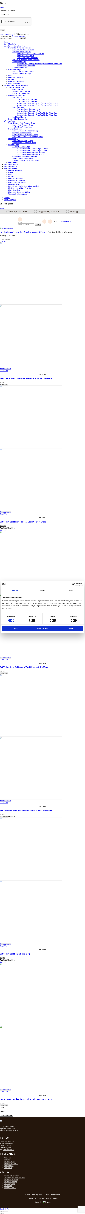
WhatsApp (74, 211)
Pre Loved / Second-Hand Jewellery (17, 232)
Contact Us (8, 1168)
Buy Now (11, 528)
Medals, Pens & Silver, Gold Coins (20, 188)
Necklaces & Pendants (16, 180)
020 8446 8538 (8, 1150)
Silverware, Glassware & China (19, 192)
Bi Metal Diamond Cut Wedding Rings (25, 161)
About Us (7, 1158)
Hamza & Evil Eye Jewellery (18, 119)
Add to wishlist (5, 369)
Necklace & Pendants (16, 81)
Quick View (4, 371)
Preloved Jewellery (11, 168)
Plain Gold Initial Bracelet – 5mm (28, 109)
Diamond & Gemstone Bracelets (19, 48)
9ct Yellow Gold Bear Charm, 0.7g (15, 954)
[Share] (3, 1211)
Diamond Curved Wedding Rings (24, 143)
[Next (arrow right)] (3, 1213)
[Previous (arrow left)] (1, 1213)
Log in (2, 30)
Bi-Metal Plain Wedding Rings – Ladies (31, 153)
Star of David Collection (21, 93)
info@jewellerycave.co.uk (48, 211)
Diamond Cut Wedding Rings (22, 159)
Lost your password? (7, 34)
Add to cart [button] (4, 528)
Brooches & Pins (14, 184)
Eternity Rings (13, 162)
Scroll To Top (4, 1209)
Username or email (7, 11)
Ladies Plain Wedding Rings (22, 125)
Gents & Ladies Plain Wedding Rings (21, 123)
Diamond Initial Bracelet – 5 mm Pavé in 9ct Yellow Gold (37, 113)
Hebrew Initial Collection (21, 91)
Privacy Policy (9, 1162)
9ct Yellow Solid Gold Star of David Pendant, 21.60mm (24, 667)
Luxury (10, 172)
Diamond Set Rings (15, 129)
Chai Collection (17, 89)
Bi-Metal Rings (13, 145)
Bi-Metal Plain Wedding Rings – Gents (30, 155)
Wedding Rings (9, 121)
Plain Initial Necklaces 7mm (27, 101)
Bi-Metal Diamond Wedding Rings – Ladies (32, 149)
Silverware (8, 1186)
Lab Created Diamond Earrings (23, 72)
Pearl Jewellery (14, 83)
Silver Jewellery (14, 190)
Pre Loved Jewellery (11, 1176)
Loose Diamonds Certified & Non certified (23, 186)
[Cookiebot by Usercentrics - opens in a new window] (73, 584)
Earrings (11, 79)
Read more (4, 385)
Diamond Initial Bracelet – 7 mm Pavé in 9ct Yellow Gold (37, 115)
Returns (7, 1160)
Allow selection (42, 629)
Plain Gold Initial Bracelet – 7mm (28, 111)
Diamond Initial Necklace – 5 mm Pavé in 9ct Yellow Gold (37, 103)
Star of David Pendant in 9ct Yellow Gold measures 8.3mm (26, 1099)
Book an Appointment (7, 1126)
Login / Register (10, 200)
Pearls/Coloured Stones (17, 182)
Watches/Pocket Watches (17, 194)
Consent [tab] (15, 590)
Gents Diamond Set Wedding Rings (25, 135)
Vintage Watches (10, 1188)
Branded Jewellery (15, 170)
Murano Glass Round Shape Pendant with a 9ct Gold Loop (26, 810)
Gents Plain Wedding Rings (22, 127)
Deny (15, 629)
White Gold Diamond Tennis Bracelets (30, 54)
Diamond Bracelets (19, 62)
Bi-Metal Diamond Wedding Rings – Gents (32, 151)
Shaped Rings (13, 139)
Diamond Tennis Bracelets (21, 52)
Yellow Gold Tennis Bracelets (27, 58)
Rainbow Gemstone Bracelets (23, 50)
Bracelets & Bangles (15, 78)
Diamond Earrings (14, 70)
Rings (10, 76)
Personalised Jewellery (17, 95)
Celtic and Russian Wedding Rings (24, 157)
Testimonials (8, 1166)
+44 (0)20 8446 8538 (18, 211)
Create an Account (18, 36)
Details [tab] (42, 590)
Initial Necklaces (18, 97)
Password (4, 15)
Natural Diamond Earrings (21, 74)
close (2, 7)
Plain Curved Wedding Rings (22, 141)
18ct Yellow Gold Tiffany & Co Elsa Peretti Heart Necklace (26, 378)
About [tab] (70, 590)
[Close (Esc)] (1, 1211)
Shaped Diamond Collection (22, 133)
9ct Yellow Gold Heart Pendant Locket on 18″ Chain (23, 522)
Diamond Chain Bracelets (26, 66)
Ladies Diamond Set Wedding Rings (25, 131)
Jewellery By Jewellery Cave (14, 1178)
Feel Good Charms (19, 117)
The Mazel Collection (16, 87)
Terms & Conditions (11, 1164)
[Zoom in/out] (7, 1211)
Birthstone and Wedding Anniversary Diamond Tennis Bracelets (39, 64)
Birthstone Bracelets (19, 68)
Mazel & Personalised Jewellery (16, 85)
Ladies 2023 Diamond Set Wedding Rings (27, 137)
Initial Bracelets (18, 107)
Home (6, 42)
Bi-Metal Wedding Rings (21, 147)
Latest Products (10, 44)
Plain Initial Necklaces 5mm (27, 99)
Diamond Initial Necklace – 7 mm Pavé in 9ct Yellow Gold (37, 105)
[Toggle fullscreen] (5, 1211)
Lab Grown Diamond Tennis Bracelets (25, 60)
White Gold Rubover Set (25, 56)
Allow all (69, 629)
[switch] (32, 620)
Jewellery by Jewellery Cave (14, 46)
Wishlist (7, 198)
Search (22, 38)
